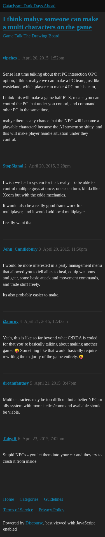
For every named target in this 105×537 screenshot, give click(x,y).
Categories (29, 499)
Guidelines (53, 499)
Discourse (34, 523)
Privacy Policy (51, 509)
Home (8, 499)
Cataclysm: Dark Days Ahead (29, 5)
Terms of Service (18, 509)
